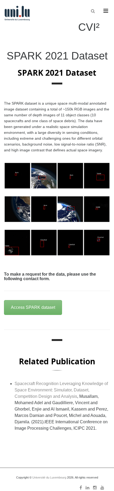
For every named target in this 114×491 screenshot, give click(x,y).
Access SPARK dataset (33, 307)
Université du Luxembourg (49, 477)
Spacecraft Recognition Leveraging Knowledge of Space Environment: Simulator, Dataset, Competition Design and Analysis (61, 390)
